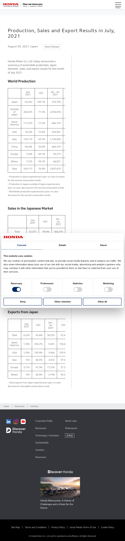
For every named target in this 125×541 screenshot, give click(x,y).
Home (6, 406)
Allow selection (62, 301)
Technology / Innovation (47, 435)
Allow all (102, 301)
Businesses (40, 428)
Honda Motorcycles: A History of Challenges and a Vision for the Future (57, 504)
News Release (52, 46)
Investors (39, 450)
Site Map (15, 527)
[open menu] (118, 5)
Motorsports (71, 428)
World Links (71, 421)
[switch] (47, 289)
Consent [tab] (21, 245)
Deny (23, 301)
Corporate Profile (43, 421)
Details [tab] (62, 245)
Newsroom (19, 406)
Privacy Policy (58, 527)
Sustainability (41, 442)
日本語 (69, 435)
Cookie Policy (107, 527)
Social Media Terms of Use (83, 527)
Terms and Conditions (35, 527)
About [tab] (103, 245)
